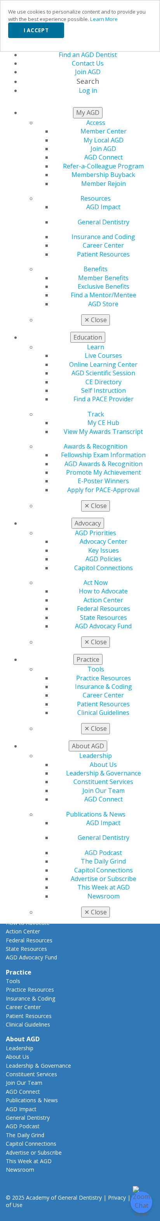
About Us (103, 764)
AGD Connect (103, 157)
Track (95, 414)
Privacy (117, 1197)
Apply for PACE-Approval (103, 490)
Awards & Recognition (95, 446)
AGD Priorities (95, 533)
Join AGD (103, 148)
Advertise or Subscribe (103, 878)
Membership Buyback (103, 174)
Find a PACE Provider (103, 399)
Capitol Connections (103, 568)
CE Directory (103, 382)
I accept (36, 30)
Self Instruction (103, 390)
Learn (95, 347)
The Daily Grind (103, 861)
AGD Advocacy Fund (103, 626)
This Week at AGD (103, 887)
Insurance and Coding (103, 236)
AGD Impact (103, 207)
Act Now (95, 582)
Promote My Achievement (103, 472)
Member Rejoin (103, 183)
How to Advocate (103, 591)
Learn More (104, 19)
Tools (95, 669)
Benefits (95, 269)
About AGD (23, 1039)
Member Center (103, 131)
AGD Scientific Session (103, 373)
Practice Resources (103, 678)
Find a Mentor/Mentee (103, 295)
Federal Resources (103, 608)
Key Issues (103, 550)
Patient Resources (103, 254)
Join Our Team (103, 790)
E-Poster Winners (103, 481)
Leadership (95, 755)
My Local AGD (103, 140)
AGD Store (103, 304)
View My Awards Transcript (103, 431)
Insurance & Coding (103, 686)
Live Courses (103, 355)
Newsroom (103, 896)
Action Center (103, 600)
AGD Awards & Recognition (103, 464)
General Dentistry (103, 222)
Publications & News (95, 814)
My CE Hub (103, 422)
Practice (18, 972)
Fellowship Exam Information (103, 455)
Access (95, 122)
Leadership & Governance (103, 773)
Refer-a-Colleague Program (103, 166)
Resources (95, 198)
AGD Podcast (103, 852)
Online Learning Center (103, 364)
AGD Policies (103, 559)
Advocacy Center (103, 541)
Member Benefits (103, 278)
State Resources (103, 617)
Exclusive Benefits (103, 286)
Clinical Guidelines (103, 712)
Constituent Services (103, 781)
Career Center (103, 245)
